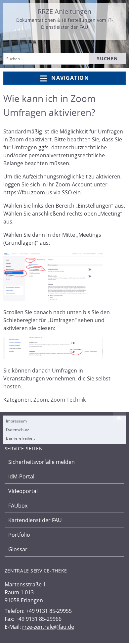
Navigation (70, 77)
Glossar (17, 549)
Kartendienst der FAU (35, 520)
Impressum (16, 421)
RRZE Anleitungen (64, 11)
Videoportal (23, 491)
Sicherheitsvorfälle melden (41, 462)
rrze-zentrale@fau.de (48, 626)
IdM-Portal (21, 476)
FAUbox (17, 505)
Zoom (40, 399)
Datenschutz (17, 429)
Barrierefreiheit (20, 438)
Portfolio (19, 534)
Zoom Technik (68, 399)
